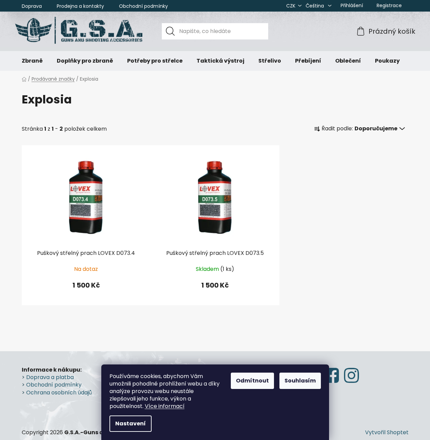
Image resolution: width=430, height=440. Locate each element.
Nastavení (130, 423)
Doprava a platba (50, 377)
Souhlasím (300, 381)
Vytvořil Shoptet (387, 432)
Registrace (389, 5)
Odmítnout (252, 381)
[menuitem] (32, 61)
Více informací (165, 406)
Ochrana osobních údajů (59, 392)
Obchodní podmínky (143, 6)
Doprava (32, 6)
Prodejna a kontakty (80, 6)
